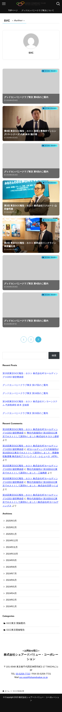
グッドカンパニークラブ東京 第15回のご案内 (25, 413)
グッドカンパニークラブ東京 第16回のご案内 (25, 393)
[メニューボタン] (4, 4)
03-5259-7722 (23, 673)
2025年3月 (11, 520)
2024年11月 (12, 547)
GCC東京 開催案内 (15, 623)
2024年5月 (11, 586)
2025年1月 (11, 534)
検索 (54, 355)
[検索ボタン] (58, 4)
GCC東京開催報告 (15, 630)
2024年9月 (11, 560)
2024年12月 (12, 540)
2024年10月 (12, 553)
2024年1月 (11, 606)
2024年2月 (11, 599)
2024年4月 (11, 593)
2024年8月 (11, 567)
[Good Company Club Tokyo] (30, 4)
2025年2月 (11, 527)
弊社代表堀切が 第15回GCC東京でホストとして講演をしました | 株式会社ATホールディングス (30, 502)
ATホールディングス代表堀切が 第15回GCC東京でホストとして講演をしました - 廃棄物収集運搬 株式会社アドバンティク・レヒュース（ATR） (31, 453)
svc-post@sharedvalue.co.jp (33, 677)
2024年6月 (11, 580)
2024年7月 (11, 573)
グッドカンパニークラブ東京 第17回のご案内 (25, 385)
